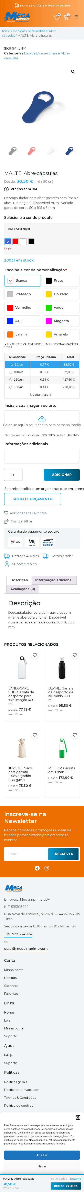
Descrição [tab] (19, 580)
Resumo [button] (75, 1178)
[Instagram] (46, 868)
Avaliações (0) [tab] (22, 589)
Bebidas (19, 31)
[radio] (8, 242)
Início (6, 31)
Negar (42, 1166)
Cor (10, 229)
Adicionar (62, 475)
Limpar (8, 248)
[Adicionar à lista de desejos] (6, 513)
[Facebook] (37, 868)
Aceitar (42, 1155)
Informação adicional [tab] (54, 580)
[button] (78, 1117)
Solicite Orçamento (33, 499)
